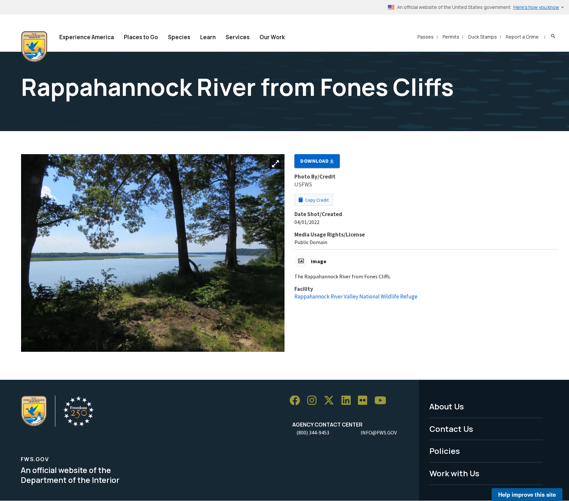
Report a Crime (522, 37)
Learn (208, 37)
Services (238, 37)
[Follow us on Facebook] (297, 401)
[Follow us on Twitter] (331, 401)
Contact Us (451, 428)
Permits (451, 37)
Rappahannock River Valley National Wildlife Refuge (356, 296)
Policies (444, 450)
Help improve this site (527, 494)
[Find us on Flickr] (365, 401)
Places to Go (141, 37)
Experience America (86, 37)
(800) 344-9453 (312, 432)
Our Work (272, 37)
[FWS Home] (34, 47)
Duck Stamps (482, 37)
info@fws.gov (379, 432)
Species (179, 37)
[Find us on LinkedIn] (348, 401)
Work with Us (454, 473)
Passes (426, 37)
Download (315, 160)
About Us (446, 406)
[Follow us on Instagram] (314, 401)
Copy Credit (316, 200)
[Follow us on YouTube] (382, 401)
